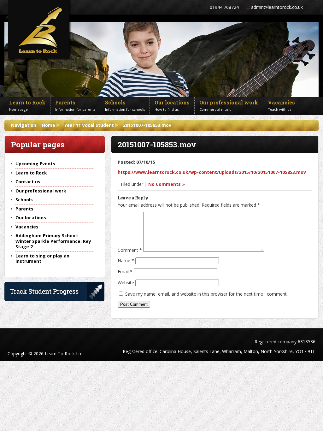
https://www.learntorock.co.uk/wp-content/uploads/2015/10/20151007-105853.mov (212, 172)
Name (126, 260)
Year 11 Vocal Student (89, 125)
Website (126, 283)
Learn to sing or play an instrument (42, 258)
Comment (130, 250)
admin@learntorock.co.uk (277, 7)
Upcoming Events (35, 164)
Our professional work (40, 191)
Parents (24, 209)
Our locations (30, 218)
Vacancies (26, 227)
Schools (24, 200)
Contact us (27, 182)
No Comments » (166, 184)
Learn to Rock (31, 173)
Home (48, 125)
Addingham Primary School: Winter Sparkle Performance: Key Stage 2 (53, 241)
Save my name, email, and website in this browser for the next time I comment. (206, 294)
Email (125, 272)
